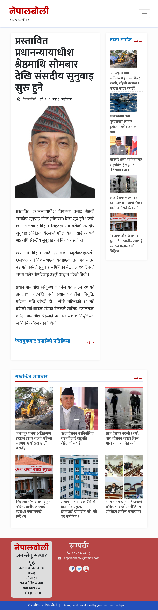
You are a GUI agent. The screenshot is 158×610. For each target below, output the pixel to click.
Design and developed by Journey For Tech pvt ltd (96, 605)
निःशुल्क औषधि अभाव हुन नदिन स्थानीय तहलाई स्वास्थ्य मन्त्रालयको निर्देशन (126, 243)
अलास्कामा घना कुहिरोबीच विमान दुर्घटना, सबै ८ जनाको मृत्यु (124, 124)
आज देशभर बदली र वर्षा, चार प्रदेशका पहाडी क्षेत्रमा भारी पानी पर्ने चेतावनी (126, 203)
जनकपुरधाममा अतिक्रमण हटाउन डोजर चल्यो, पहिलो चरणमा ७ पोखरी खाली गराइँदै (125, 81)
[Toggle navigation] (144, 13)
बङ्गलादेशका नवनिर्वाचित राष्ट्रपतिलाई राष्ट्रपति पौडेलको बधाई (126, 165)
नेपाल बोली (29, 99)
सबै (88, 343)
